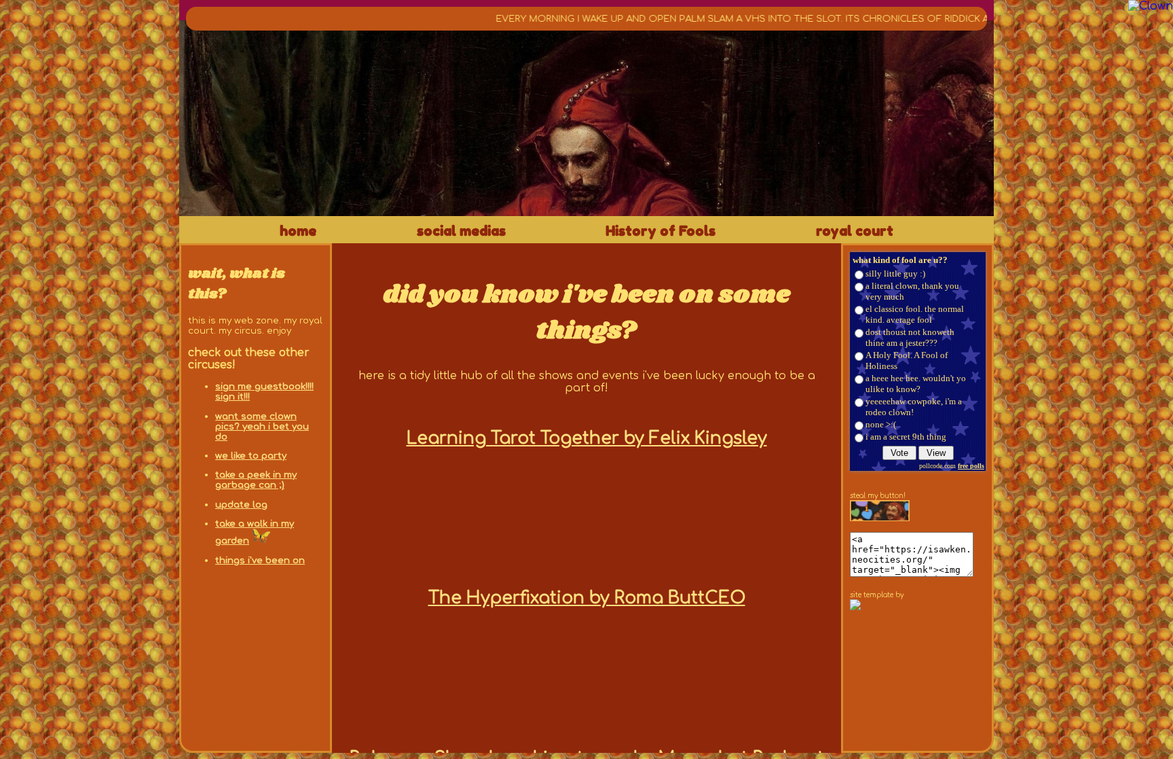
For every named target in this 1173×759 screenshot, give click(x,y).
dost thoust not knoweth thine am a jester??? (909, 337)
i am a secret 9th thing (905, 436)
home (298, 231)
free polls (971, 466)
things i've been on (260, 560)
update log (241, 504)
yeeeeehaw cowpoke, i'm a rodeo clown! (913, 406)
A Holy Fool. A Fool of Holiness (906, 360)
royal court (854, 231)
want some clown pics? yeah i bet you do (262, 426)
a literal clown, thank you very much (912, 291)
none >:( (880, 424)
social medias (461, 231)
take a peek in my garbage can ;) (256, 480)
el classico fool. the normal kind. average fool (914, 314)
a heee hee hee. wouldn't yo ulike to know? (915, 383)
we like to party (250, 456)
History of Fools (660, 231)
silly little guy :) (895, 273)
